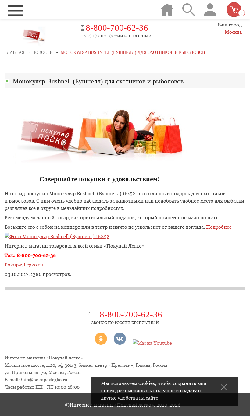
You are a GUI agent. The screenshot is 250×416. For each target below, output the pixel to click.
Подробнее (219, 227)
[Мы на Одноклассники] (93, 343)
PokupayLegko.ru (24, 264)
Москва (233, 32)
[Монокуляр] (57, 236)
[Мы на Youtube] (152, 343)
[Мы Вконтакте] (120, 343)
